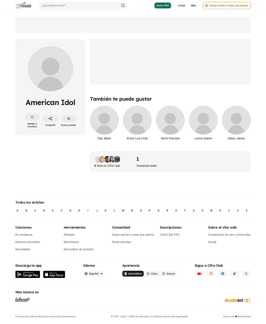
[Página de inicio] (23, 5)
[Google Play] (27, 274)
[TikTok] (234, 274)
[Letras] (22, 299)
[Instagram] (210, 274)
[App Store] (54, 274)
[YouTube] (199, 274)
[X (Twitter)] (246, 274)
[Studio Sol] (238, 300)
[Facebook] (222, 274)
